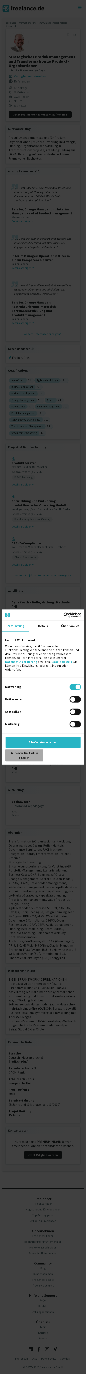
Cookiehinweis (61, 662)
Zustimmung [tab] (15, 626)
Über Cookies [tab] (70, 626)
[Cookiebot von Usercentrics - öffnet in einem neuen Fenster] (63, 615)
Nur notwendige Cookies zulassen (24, 755)
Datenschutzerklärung (21, 662)
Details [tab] (43, 626)
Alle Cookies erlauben (43, 742)
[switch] (75, 700)
